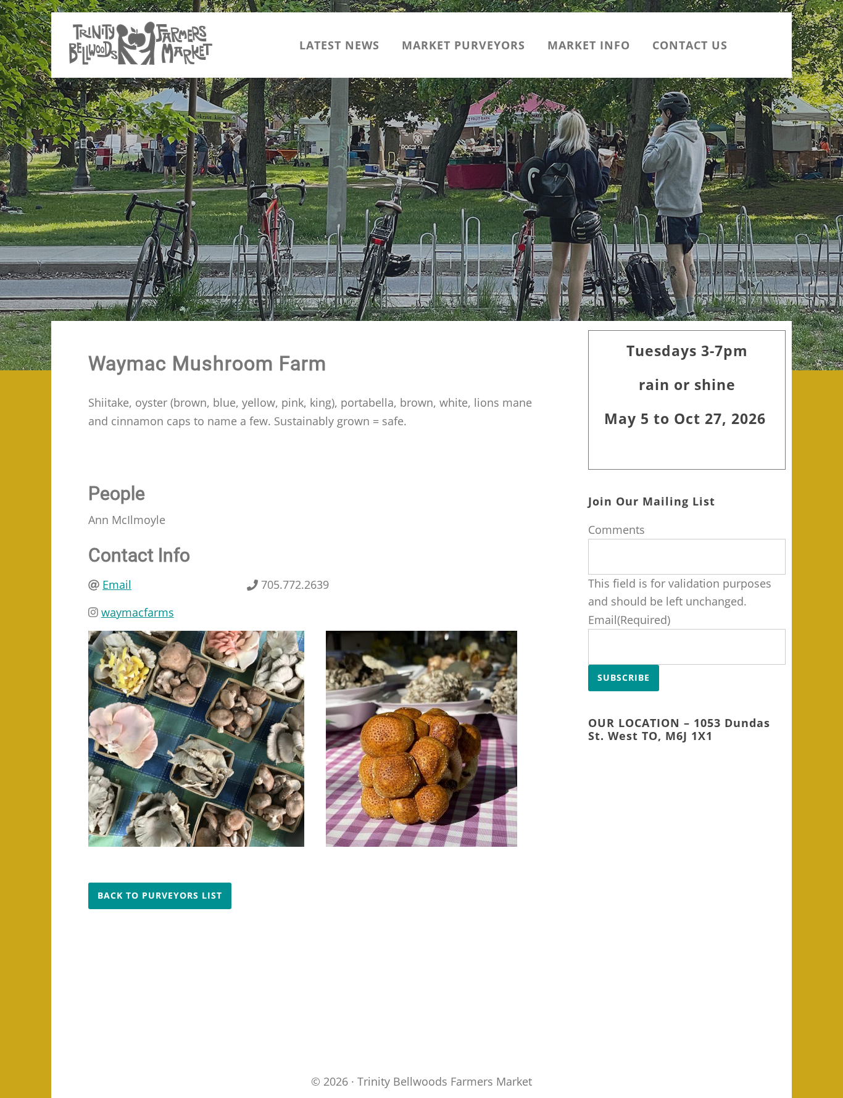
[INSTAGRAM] (750, 45)
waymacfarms (137, 612)
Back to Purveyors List (160, 895)
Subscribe (623, 677)
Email (116, 584)
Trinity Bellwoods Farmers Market (140, 43)
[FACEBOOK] (773, 45)
